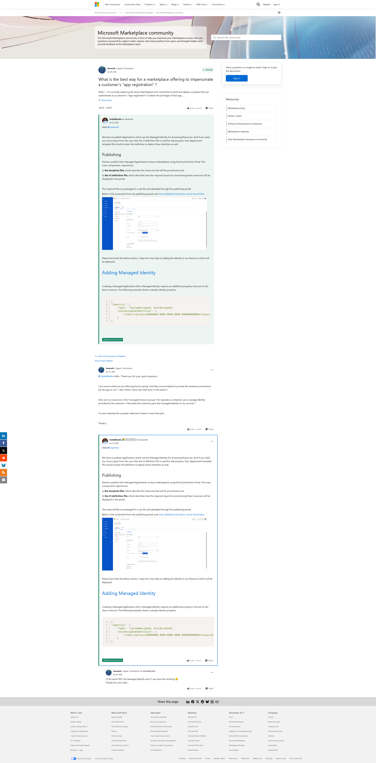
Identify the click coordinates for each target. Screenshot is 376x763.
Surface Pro (74, 717)
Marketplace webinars (238, 131)
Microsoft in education (159, 717)
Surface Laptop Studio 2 (78, 726)
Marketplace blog (236, 108)
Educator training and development (163, 740)
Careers (271, 717)
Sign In (277, 4)
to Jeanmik (127, 119)
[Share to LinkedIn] (187, 701)
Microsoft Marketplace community (169, 12)
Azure (231, 717)
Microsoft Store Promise (120, 745)
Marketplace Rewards (237, 745)
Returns (114, 731)
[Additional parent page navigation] (120, 12)
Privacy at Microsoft (275, 731)
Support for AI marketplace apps (240, 731)
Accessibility (272, 745)
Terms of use (233, 758)
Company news (273, 726)
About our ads (281, 758)
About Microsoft (274, 722)
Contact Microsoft (195, 758)
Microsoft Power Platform (197, 736)
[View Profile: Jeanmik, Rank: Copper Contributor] (102, 70)
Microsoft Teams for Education (161, 726)
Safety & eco (257, 758)
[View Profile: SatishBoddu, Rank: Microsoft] (105, 441)
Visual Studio (233, 750)
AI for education (156, 750)
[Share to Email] (217, 701)
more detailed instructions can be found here (181, 193)
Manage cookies (219, 758)
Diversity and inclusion (276, 740)
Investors (271, 736)
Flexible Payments (117, 750)
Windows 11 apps (76, 750)
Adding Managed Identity (129, 272)
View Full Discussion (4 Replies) (111, 356)
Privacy (207, 758)
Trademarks (245, 758)
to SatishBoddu (147, 671)
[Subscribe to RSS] (212, 701)
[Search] (258, 4)
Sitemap (182, 758)
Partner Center (235, 115)
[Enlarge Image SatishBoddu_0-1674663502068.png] (154, 223)
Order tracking (116, 736)
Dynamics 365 (193, 726)
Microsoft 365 (193, 731)
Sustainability (273, 750)
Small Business (193, 750)
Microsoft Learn (234, 726)
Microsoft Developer (236, 722)
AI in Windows (75, 740)
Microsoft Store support (119, 726)
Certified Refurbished (119, 740)
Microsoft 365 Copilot (195, 745)
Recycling (269, 758)
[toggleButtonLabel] (279, 12)
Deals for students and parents (162, 745)
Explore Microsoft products (80, 745)
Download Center (117, 722)
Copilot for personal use (79, 736)
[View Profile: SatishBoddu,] (105, 121)
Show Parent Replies (104, 360)
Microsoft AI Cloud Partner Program (139, 12)
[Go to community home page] (97, 4)
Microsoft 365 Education (159, 731)
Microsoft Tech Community (238, 736)
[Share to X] (197, 701)
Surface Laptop (75, 722)
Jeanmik (111, 68)
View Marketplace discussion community (247, 139)
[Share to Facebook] (192, 701)
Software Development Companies (245, 123)
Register (266, 4)
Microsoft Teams (194, 740)
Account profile (116, 717)
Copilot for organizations (79, 731)
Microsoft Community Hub (105, 12)
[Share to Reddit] (202, 701)
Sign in (236, 78)
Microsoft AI (192, 717)
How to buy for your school (160, 736)
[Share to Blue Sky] (207, 701)
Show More (106, 100)
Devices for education (158, 722)
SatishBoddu (115, 119)
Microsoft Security (194, 722)
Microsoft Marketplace (237, 740)
